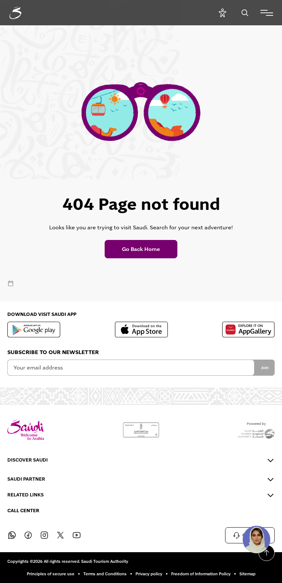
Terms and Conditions (105, 574)
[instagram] (44, 535)
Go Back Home (141, 249)
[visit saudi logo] (23, 13)
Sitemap (247, 574)
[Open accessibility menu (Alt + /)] (222, 12)
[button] (256, 539)
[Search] (245, 12)
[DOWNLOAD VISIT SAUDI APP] (33, 329)
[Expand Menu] (266, 13)
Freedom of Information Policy (201, 574)
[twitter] (60, 535)
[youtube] (76, 535)
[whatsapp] (12, 535)
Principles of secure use (51, 574)
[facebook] (28, 535)
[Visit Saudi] (25, 430)
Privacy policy (148, 574)
